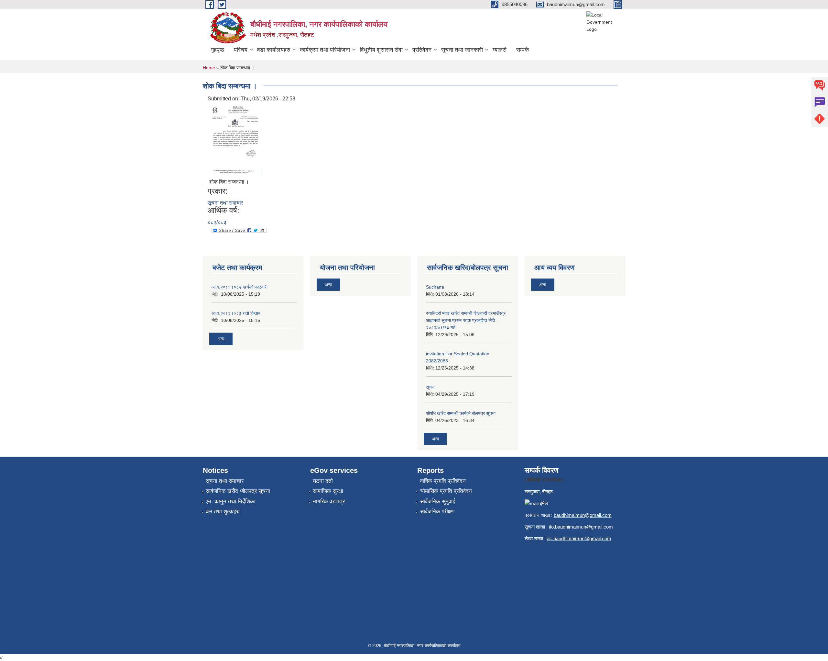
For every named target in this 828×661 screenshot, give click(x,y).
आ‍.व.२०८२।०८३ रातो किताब (236, 313)
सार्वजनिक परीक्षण (437, 511)
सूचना (430, 387)
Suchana (435, 287)
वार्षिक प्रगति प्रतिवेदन (443, 481)
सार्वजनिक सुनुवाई (437, 501)
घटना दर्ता (323, 481)
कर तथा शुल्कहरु (223, 511)
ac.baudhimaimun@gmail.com (579, 538)
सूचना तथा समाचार (225, 203)
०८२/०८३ (217, 222)
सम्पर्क (522, 50)
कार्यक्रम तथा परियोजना (325, 50)
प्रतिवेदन (421, 50)
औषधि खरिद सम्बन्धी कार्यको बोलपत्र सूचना (461, 413)
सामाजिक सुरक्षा (328, 491)
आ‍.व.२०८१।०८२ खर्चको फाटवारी (239, 287)
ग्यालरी (500, 50)
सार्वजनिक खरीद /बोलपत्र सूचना (238, 491)
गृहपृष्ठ (217, 50)
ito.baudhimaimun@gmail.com (581, 527)
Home (209, 67)
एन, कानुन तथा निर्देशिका (231, 501)
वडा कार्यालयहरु (273, 50)
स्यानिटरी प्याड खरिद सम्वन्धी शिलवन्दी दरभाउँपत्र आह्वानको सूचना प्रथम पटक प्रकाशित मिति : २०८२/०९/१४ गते (466, 320)
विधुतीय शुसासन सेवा (381, 50)
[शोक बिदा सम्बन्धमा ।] (235, 139)
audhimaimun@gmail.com (584, 515)
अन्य (220, 338)
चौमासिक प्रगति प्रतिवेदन (446, 491)
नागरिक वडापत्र (329, 501)
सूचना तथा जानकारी (462, 50)
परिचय (240, 50)
